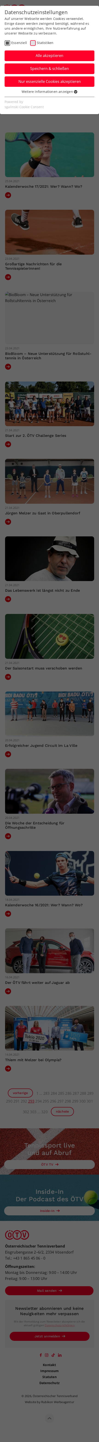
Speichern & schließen (49, 68)
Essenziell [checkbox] (19, 43)
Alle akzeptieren (49, 55)
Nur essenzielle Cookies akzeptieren (49, 81)
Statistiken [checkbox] (45, 43)
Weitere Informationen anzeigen (48, 91)
